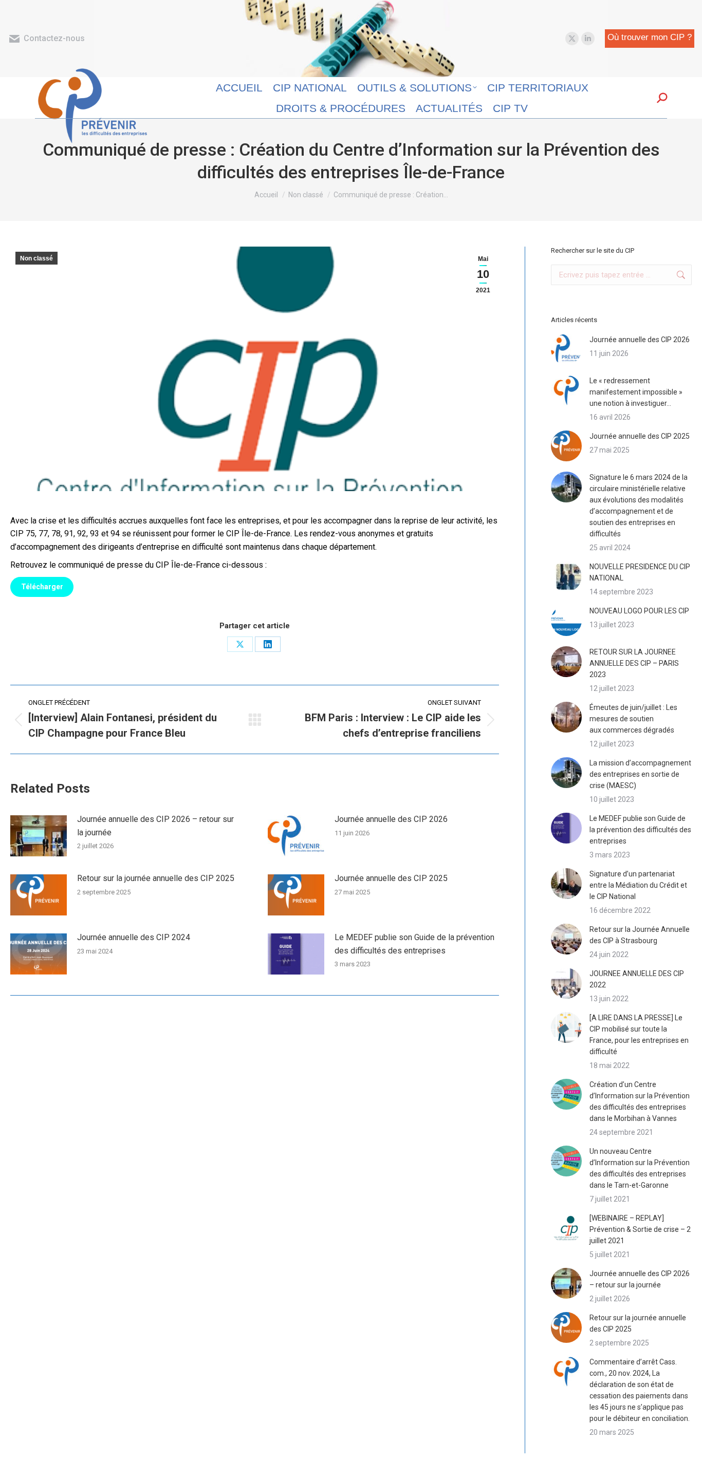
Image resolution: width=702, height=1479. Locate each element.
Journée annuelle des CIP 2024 (133, 937)
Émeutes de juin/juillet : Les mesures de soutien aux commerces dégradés (633, 718)
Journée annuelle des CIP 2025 (391, 878)
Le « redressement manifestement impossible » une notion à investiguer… (635, 392)
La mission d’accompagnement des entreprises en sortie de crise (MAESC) (640, 774)
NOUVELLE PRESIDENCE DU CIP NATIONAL (639, 572)
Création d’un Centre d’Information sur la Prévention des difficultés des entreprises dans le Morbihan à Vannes (639, 1101)
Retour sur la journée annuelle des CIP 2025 (155, 878)
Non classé (36, 258)
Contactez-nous (54, 38)
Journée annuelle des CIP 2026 (391, 819)
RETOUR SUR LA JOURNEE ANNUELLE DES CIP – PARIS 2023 (634, 663)
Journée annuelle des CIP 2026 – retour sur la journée (155, 825)
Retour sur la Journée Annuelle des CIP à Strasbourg (639, 935)
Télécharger (42, 587)
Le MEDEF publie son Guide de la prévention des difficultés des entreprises (414, 944)
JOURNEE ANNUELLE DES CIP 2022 (636, 979)
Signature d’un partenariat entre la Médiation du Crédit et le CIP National (638, 885)
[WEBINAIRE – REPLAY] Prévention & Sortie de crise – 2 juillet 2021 (640, 1229)
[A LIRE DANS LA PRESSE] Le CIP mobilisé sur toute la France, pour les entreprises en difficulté (639, 1035)
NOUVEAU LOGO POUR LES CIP (639, 611)
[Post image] (38, 835)
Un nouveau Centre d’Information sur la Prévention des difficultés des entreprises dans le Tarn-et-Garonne (639, 1168)
